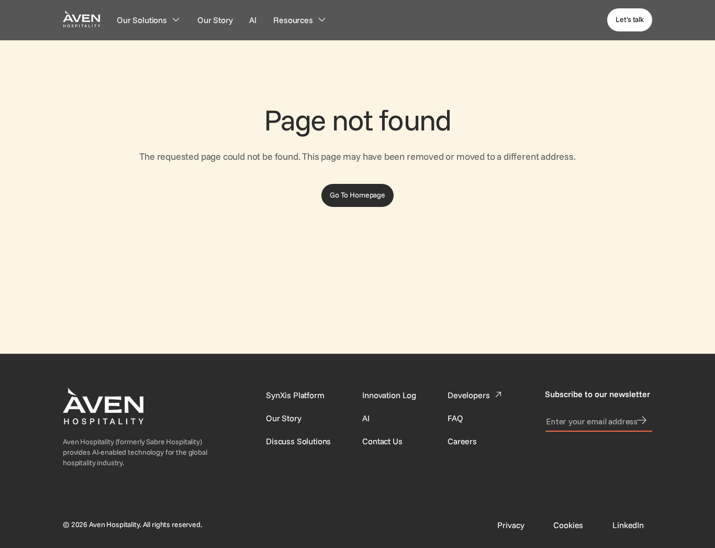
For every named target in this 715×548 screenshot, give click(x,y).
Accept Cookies (534, 520)
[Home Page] (81, 18)
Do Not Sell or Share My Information (639, 520)
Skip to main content (38, 6)
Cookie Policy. (206, 533)
